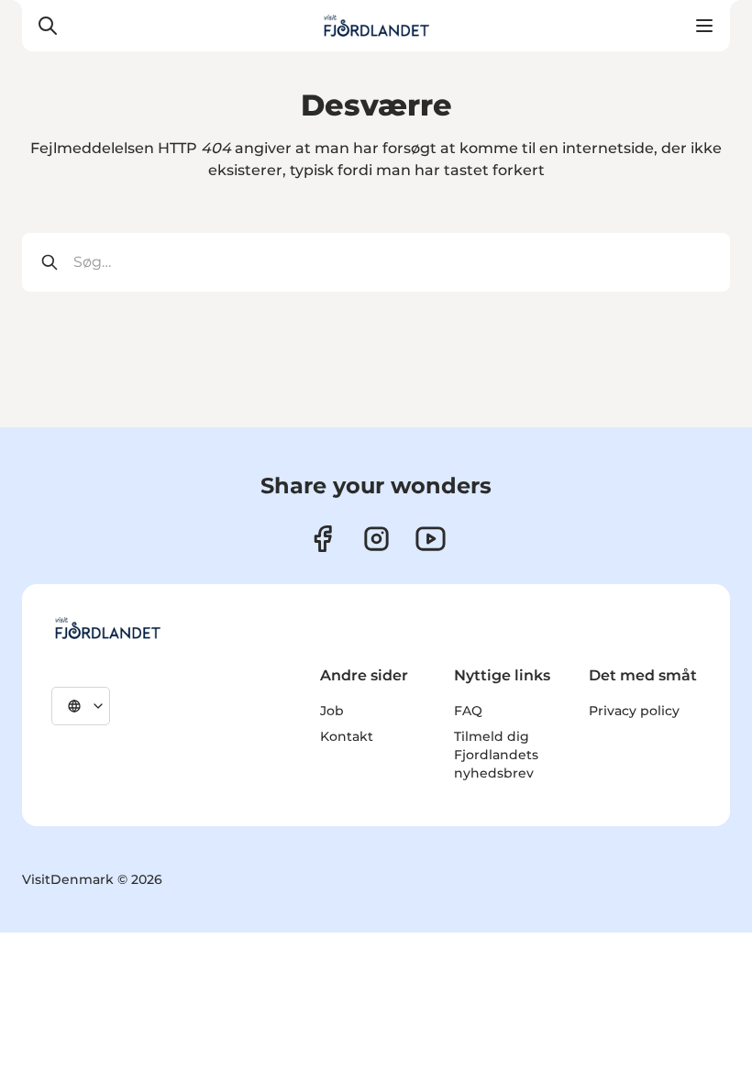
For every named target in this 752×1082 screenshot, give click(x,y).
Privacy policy (634, 710)
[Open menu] (704, 25)
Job (332, 710)
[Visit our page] (376, 539)
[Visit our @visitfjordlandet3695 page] (431, 539)
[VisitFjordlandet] (107, 628)
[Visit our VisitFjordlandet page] (322, 539)
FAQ (468, 710)
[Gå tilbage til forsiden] (376, 26)
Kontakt (346, 736)
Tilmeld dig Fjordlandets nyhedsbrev (496, 754)
